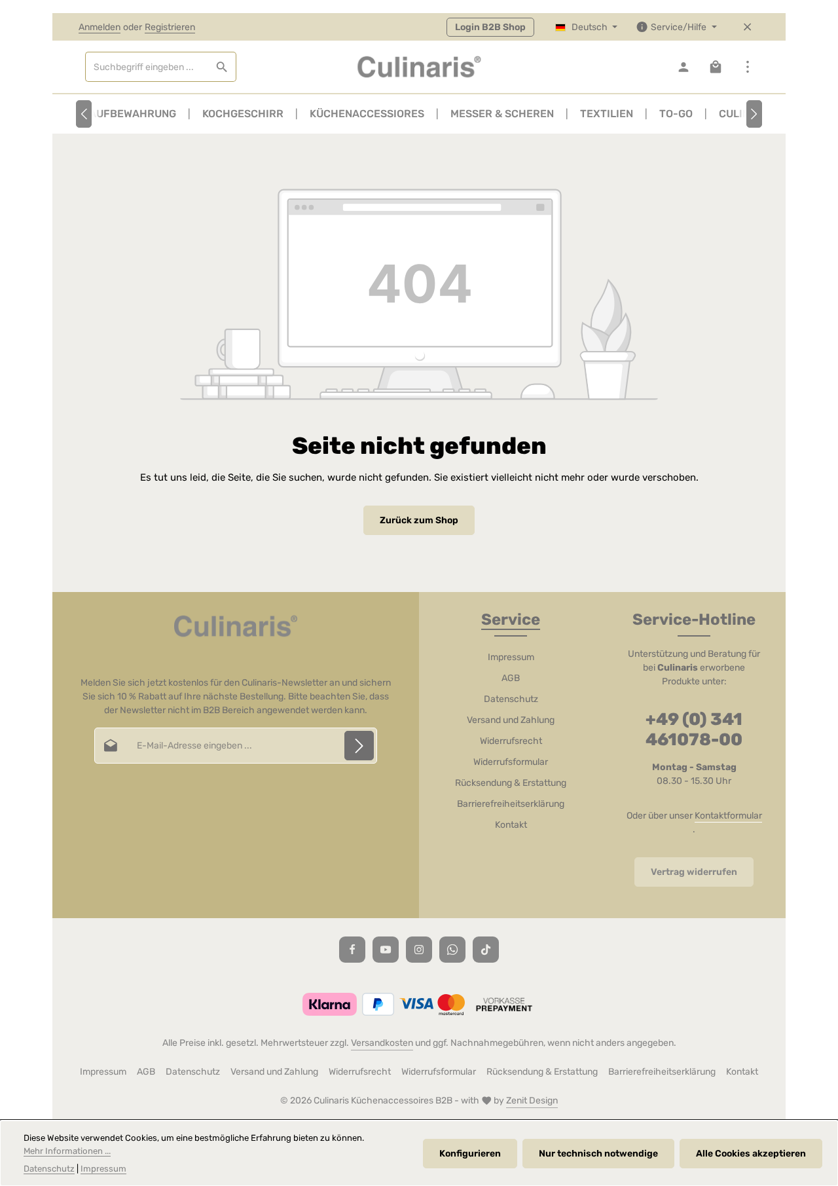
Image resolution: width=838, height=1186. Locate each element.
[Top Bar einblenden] (747, 67)
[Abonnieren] (359, 745)
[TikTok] (486, 949)
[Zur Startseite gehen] (419, 66)
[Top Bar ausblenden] (747, 27)
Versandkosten (382, 1042)
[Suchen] (222, 67)
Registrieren (170, 27)
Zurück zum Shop (419, 520)
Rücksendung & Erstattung (510, 782)
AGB (510, 678)
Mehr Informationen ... (67, 1151)
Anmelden (99, 27)
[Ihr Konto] (683, 67)
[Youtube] (386, 949)
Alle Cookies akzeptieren (751, 1153)
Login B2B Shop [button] (490, 27)
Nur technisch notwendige (598, 1153)
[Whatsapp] (452, 949)
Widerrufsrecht (511, 741)
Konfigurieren (470, 1153)
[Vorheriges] (84, 114)
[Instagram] (419, 949)
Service (510, 619)
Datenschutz (511, 699)
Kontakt (511, 824)
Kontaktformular (728, 815)
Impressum (511, 657)
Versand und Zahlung (511, 720)
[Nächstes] (754, 114)
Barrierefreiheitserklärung (510, 803)
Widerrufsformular (510, 762)
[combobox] (147, 67)
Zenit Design (532, 1100)
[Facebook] (352, 949)
